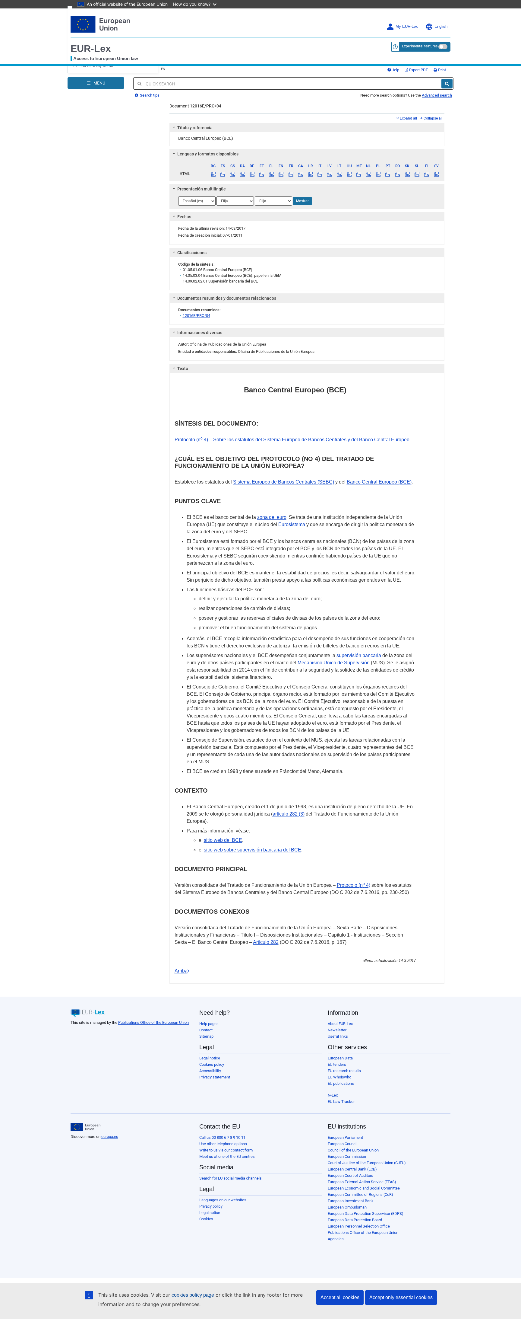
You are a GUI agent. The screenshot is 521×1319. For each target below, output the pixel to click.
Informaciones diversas (199, 332)
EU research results (344, 1070)
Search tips (149, 95)
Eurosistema (291, 524)
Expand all (408, 118)
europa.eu (109, 1136)
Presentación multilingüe (201, 189)
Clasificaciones (192, 252)
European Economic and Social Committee (364, 1188)
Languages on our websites (222, 1200)
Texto (182, 368)
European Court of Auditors (350, 1175)
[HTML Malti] (358, 174)
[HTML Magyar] (349, 174)
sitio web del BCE (223, 840)
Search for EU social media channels (230, 1178)
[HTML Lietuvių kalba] (339, 174)
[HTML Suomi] (426, 174)
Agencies (336, 1239)
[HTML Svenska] (436, 174)
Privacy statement (214, 1077)
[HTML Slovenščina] (417, 174)
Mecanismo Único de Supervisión (334, 662)
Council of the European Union (353, 1150)
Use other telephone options (223, 1144)
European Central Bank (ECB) (352, 1169)
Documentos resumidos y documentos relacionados (226, 298)
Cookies (206, 1219)
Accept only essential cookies (401, 1297)
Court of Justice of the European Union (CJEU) (367, 1163)
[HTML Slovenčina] (407, 174)
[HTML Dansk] (242, 174)
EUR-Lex (91, 48)
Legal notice (209, 1058)
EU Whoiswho (339, 1077)
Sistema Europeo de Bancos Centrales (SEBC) (283, 481)
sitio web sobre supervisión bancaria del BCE (252, 849)
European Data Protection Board (355, 1220)
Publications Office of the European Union (153, 1022)
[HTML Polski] (378, 174)
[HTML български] (213, 174)
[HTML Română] (397, 174)
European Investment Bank (351, 1201)
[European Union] (85, 1127)
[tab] (307, 127)
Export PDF (418, 70)
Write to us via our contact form (226, 1150)
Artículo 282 (266, 942)
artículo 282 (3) (289, 813)
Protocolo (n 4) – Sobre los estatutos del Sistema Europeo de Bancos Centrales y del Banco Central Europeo (292, 439)
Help (395, 70)
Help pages (209, 1023)
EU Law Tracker (341, 1101)
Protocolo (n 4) (353, 885)
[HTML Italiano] (320, 174)
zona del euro (271, 517)
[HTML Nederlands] (368, 174)
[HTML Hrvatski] (310, 174)
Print (441, 70)
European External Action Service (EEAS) (362, 1182)
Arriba (181, 970)
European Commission (347, 1156)
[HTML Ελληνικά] (271, 174)
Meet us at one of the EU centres (227, 1156)
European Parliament (345, 1137)
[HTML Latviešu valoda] (329, 174)
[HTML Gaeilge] (300, 174)
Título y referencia (195, 127)
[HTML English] (281, 174)
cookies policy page (193, 1295)
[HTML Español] (223, 174)
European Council (342, 1144)
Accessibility (210, 1070)
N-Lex (333, 1095)
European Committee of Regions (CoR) (360, 1194)
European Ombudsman (347, 1207)
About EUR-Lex (340, 1023)
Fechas (184, 216)
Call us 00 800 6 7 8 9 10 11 (222, 1137)
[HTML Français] (290, 174)
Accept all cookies (339, 1297)
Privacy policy (211, 1206)
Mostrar (302, 201)
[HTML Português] (388, 174)
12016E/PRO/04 (196, 315)
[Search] (447, 83)
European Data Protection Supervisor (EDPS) (365, 1213)
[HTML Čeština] (232, 174)
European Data (340, 1058)
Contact (206, 1030)
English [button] (440, 26)
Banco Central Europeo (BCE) (379, 481)
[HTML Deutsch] (252, 174)
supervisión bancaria (358, 655)
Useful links (338, 1036)
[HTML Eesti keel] (261, 174)
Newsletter (337, 1030)
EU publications (341, 1083)
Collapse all (433, 118)
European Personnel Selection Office (359, 1226)
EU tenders (337, 1064)
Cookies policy (211, 1064)
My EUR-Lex (407, 26)
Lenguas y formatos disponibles (207, 154)
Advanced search (437, 95)
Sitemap (206, 1036)
